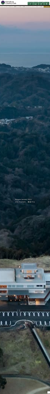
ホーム (2, 6)
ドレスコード (28, 6)
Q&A (37, 6)
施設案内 (15, 6)
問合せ (41, 6)
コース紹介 (19, 6)
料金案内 (24, 6)
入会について (11, 6)
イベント (33, 6)
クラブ (6, 6)
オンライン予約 (36, 2)
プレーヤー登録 (41, 2)
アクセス (46, 2)
